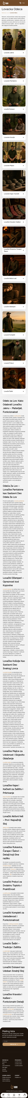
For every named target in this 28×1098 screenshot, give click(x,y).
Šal (11, 874)
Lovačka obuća (18, 1062)
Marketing (4, 1071)
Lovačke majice (7, 762)
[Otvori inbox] (19, 1094)
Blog (3, 1063)
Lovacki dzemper (7, 589)
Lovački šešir (6, 951)
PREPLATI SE (13, 1044)
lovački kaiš (10, 1009)
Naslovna (4, 12)
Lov (8, 12)
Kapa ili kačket (7, 797)
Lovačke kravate (7, 1014)
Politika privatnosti (6, 1077)
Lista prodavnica (6, 1065)
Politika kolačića (6, 1079)
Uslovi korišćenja (6, 1081)
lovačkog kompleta (13, 924)
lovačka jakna (17, 416)
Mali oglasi (4, 1067)
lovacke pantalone (19, 501)
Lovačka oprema (19, 1065)
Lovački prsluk (7, 893)
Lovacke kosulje (7, 672)
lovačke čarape (7, 865)
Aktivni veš (6, 827)
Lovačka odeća (18, 1063)
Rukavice (13, 869)
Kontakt (4, 1069)
